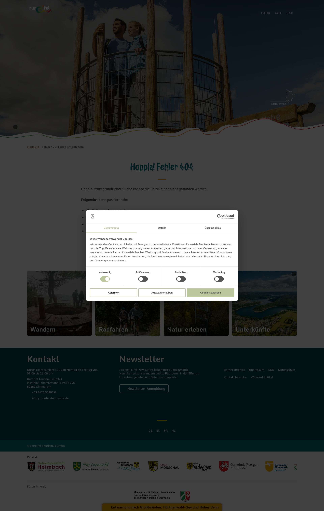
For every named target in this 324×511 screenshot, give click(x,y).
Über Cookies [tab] (213, 227)
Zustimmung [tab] (111, 227)
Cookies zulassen (210, 292)
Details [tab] (162, 227)
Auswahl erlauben (162, 292)
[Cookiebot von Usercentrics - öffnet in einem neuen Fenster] (219, 216)
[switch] (143, 279)
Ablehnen (113, 292)
